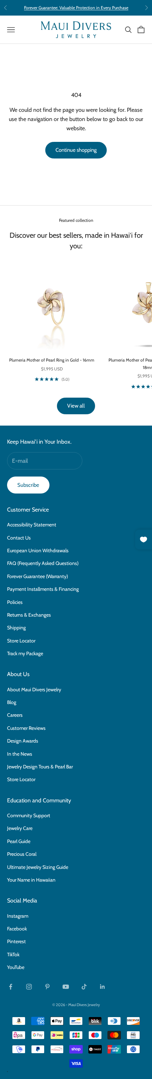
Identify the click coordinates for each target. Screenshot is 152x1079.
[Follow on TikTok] (84, 986)
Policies (15, 602)
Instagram (17, 916)
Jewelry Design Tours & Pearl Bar (40, 766)
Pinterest (16, 941)
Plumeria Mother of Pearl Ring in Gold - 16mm (51, 360)
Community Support (28, 815)
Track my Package (25, 653)
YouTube (15, 967)
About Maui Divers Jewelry (34, 689)
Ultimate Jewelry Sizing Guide (37, 867)
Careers (15, 715)
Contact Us (19, 538)
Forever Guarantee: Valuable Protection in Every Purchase (76, 7)
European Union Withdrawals (38, 550)
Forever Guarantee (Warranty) (37, 576)
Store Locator (21, 640)
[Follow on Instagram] (29, 986)
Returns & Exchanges (29, 615)
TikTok (13, 954)
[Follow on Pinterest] (47, 986)
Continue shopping (76, 150)
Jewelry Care (20, 828)
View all (76, 406)
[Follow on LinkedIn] (102, 986)
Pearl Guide (18, 841)
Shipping (16, 627)
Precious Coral (21, 854)
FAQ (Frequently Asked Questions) (42, 563)
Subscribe (28, 485)
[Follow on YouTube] (65, 986)
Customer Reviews (26, 728)
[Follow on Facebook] (10, 986)
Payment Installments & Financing (43, 589)
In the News (19, 754)
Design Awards (22, 741)
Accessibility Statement (31, 524)
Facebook (17, 928)
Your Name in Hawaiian (31, 880)
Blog (11, 702)
